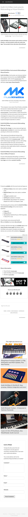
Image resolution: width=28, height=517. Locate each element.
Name (6, 475)
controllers (11, 274)
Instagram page (16, 139)
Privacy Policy (12, 514)
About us (5, 514)
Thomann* (22, 231)
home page (14, 271)
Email (5, 482)
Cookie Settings (14, 515)
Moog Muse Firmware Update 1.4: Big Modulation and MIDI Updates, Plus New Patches (13, 362)
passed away (18, 78)
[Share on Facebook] (18, 306)
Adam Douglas (11, 13)
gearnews (9, 2)
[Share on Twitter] (24, 306)
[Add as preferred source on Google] (4, 15)
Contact (23, 514)
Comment (7, 462)
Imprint (18, 514)
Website (6, 489)
